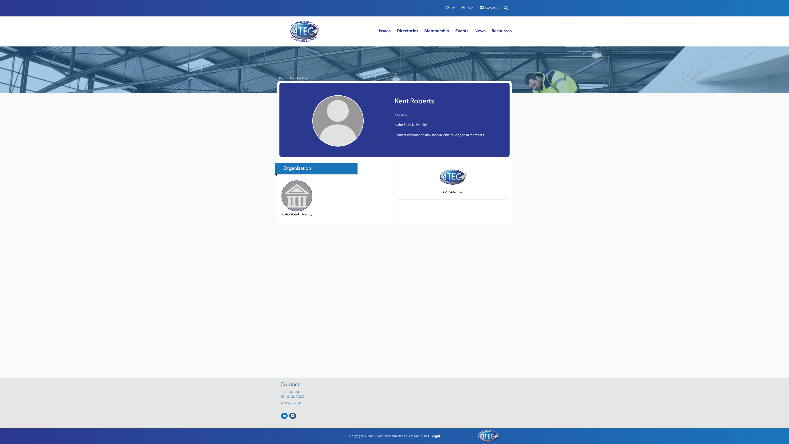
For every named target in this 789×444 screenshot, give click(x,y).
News (480, 31)
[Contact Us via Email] (293, 415)
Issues (385, 31)
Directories (407, 31)
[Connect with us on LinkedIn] (284, 415)
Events (461, 31)
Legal (436, 436)
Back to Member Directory (297, 78)
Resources (502, 31)
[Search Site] (506, 8)
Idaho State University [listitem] (296, 214)
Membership (436, 31)
